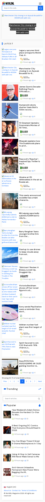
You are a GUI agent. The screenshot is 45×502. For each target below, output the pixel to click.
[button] (5, 26)
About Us (7, 490)
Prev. (5, 381)
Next (40, 381)
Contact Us (16, 490)
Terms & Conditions (29, 490)
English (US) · (11, 487)
